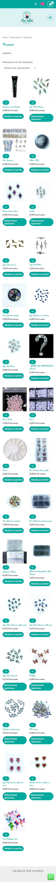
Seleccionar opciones (37, 117)
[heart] (42, 3)
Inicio (5, 37)
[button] (35, 4)
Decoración (15, 37)
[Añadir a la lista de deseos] (6, 102)
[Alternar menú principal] (50, 17)
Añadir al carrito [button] (13, 116)
